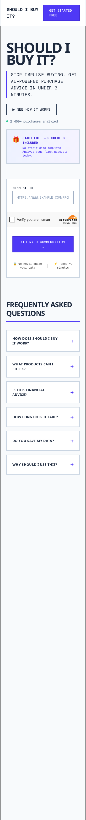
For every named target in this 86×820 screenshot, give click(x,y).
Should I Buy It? (22, 12)
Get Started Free (60, 12)
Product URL (23, 188)
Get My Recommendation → (43, 244)
